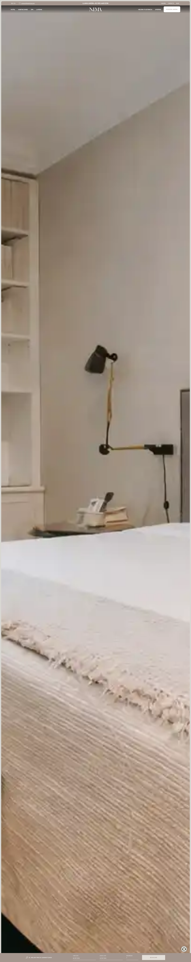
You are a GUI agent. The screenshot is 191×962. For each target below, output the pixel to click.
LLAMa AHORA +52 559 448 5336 (95, 3)
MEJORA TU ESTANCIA (145, 9)
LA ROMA (39, 9)
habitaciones (23, 9)
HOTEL (13, 9)
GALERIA (163, 3)
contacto (171, 3)
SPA (32, 9)
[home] (95, 9)
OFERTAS (158, 9)
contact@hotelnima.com (28, 3)
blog (177, 3)
